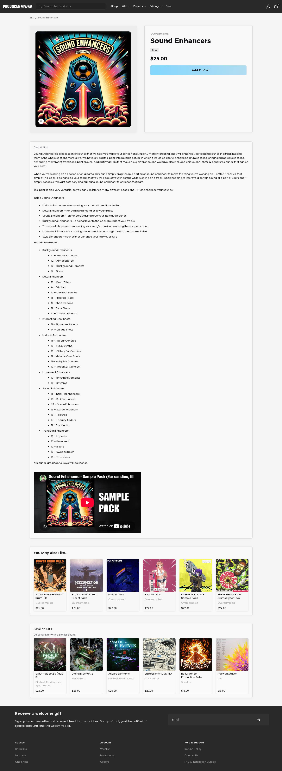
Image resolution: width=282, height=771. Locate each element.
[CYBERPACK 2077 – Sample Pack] (195, 575)
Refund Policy (193, 749)
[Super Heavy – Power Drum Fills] (50, 575)
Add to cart (201, 70)
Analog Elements (119, 674)
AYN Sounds (152, 678)
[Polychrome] (123, 575)
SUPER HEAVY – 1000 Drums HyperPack (230, 596)
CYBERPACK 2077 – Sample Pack (192, 596)
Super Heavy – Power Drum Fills (49, 596)
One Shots (21, 762)
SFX (32, 17)
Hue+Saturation (227, 674)
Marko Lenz (78, 678)
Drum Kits (21, 749)
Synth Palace (43, 685)
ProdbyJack (53, 682)
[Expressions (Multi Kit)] (159, 654)
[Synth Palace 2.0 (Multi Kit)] (50, 654)
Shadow (186, 682)
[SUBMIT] (259, 719)
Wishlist (105, 749)
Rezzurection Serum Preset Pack (84, 596)
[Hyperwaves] (159, 575)
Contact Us (191, 755)
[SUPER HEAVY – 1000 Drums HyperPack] (232, 575)
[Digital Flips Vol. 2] (86, 654)
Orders (104, 762)
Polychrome (116, 594)
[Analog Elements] (123, 654)
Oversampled (159, 33)
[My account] (268, 6)
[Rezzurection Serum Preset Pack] (86, 575)
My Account (107, 755)
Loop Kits (20, 755)
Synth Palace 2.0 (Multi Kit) (49, 675)
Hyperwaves (153, 594)
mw (220, 678)
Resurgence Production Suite (191, 675)
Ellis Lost (40, 682)
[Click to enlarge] (41, 121)
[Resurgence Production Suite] (195, 654)
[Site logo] (17, 6)
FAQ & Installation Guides (200, 762)
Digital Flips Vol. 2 (82, 674)
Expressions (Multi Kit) (158, 674)
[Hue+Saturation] (232, 654)
